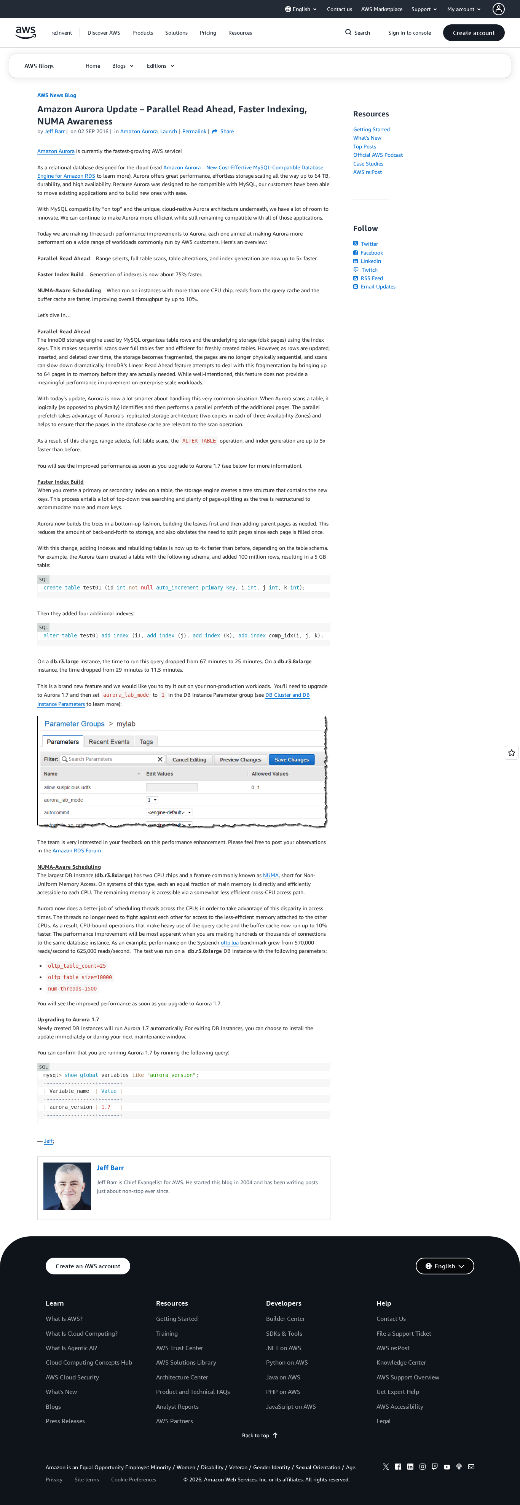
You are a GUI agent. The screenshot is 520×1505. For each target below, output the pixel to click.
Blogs (53, 1406)
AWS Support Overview (407, 1377)
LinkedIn (370, 261)
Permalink (194, 131)
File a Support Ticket (403, 1333)
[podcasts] (459, 1468)
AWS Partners (174, 1421)
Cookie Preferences (133, 1479)
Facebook (371, 252)
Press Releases (65, 1421)
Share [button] (226, 131)
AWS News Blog (56, 95)
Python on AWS (287, 1362)
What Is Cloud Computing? (82, 1333)
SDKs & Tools (284, 1333)
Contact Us (391, 1318)
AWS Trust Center (179, 1348)
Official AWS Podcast (378, 154)
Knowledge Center (401, 1362)
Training (167, 1333)
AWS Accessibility (399, 1406)
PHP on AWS (283, 1391)
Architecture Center (182, 1377)
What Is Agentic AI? (71, 1348)
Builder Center (285, 1318)
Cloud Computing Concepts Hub (89, 1362)
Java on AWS (283, 1377)
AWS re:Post (367, 172)
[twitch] (435, 1468)
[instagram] (423, 1468)
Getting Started (371, 129)
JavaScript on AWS (291, 1406)
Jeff (48, 1140)
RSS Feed (371, 278)
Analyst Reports (177, 1406)
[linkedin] (410, 1468)
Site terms (87, 1479)
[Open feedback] (511, 753)
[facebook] (398, 1468)
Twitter (368, 243)
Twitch (369, 269)
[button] (103, 33)
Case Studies (368, 163)
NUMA (271, 875)
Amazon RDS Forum (77, 850)
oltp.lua (230, 942)
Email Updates (377, 286)
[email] (471, 1468)
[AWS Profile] (499, 9)
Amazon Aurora (56, 151)
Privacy (54, 1479)
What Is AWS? (64, 1318)
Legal (383, 1421)
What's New (367, 137)
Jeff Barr (55, 131)
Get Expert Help (397, 1391)
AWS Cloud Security (72, 1377)
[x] (386, 1468)
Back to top (255, 1435)
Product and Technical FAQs (193, 1391)
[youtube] (447, 1468)
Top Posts (364, 146)
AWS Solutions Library (186, 1362)
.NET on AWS (283, 1348)
